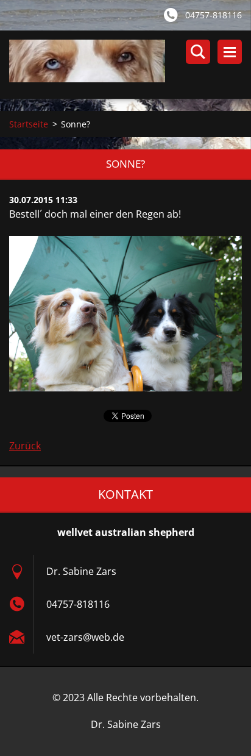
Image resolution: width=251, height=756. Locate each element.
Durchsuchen (198, 52)
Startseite (28, 124)
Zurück (25, 445)
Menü (229, 52)
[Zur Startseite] (130, 64)
